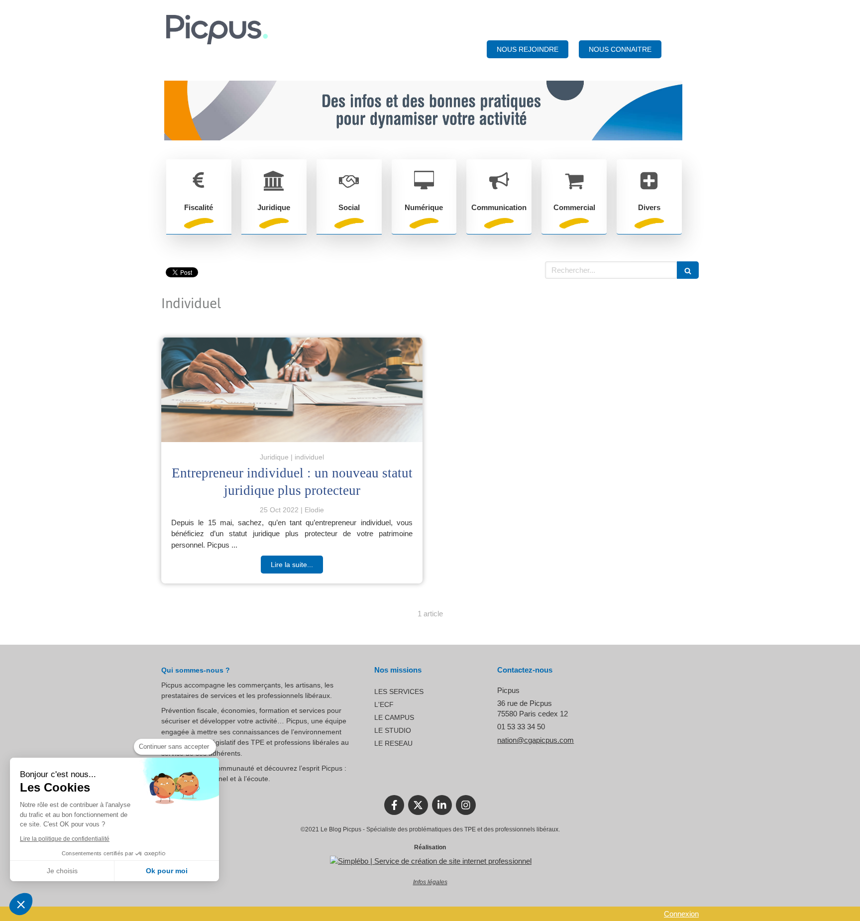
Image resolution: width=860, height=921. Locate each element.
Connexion (681, 914)
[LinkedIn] (442, 805)
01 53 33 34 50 (521, 726)
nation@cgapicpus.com (535, 740)
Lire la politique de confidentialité (64, 838)
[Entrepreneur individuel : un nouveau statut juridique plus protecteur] (292, 390)
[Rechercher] (688, 270)
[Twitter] (418, 805)
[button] (21, 904)
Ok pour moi (167, 871)
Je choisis (62, 871)
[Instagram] (466, 805)
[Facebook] (394, 805)
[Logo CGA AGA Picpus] (217, 41)
